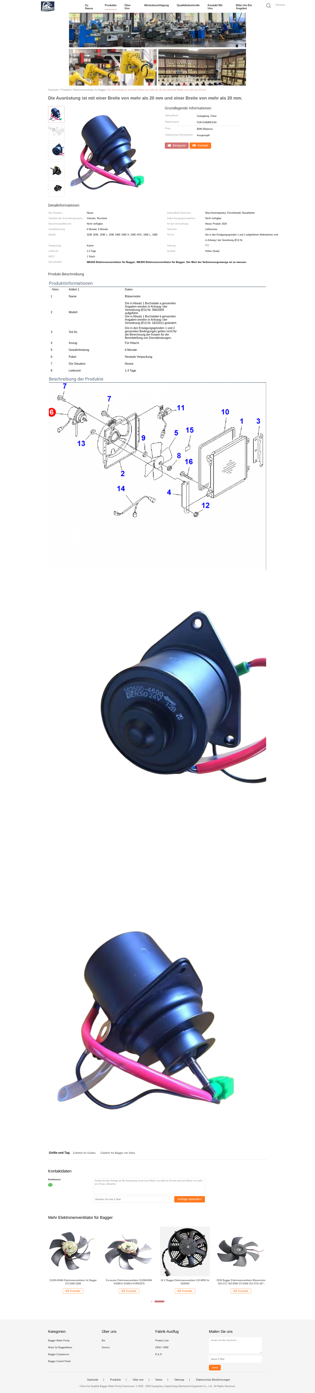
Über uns (128, 7)
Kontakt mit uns (215, 7)
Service (106, 1347)
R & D (158, 1354)
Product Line (162, 1340)
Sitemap (179, 1379)
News (158, 1379)
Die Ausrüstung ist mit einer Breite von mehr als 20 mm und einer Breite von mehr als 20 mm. (157, 89)
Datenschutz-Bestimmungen (213, 1379)
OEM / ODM (161, 1347)
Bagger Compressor (58, 1354)
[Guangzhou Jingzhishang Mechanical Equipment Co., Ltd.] (47, 6)
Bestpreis (179, 145)
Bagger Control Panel (59, 1361)
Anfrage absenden (190, 1199)
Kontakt (202, 145)
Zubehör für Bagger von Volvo (117, 1152)
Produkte (110, 5)
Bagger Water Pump (58, 1340)
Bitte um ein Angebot (244, 7)
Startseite (92, 1379)
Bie (103, 1340)
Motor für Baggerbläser (60, 1347)
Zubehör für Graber (84, 1152)
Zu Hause (89, 7)
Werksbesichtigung (156, 5)
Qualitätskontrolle (188, 5)
